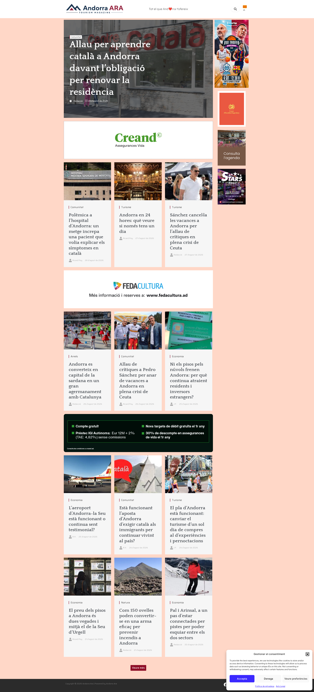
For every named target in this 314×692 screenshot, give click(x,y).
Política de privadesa (264, 686)
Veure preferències (295, 678)
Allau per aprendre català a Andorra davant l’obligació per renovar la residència (110, 68)
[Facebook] (226, 685)
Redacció (78, 101)
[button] (307, 654)
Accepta (242, 678)
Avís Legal (280, 686)
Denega (268, 678)
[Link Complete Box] (87, 214)
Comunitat (76, 37)
